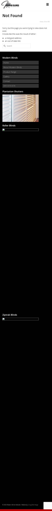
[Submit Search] (4, 46)
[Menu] (48, 4)
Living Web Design (33, 505)
